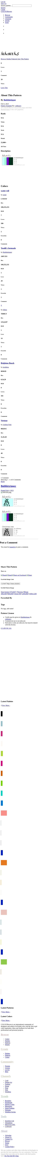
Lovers (7, 1070)
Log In (3, 2)
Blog (6, 1072)
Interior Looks (9, 1104)
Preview (20, 592)
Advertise (8, 1135)
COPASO (8, 1126)
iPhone (26, 592)
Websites (8, 1110)
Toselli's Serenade (8, 248)
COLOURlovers (6, 11)
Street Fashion (9, 1108)
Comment (4, 75)
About (4, 1131)
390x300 (4, 594)
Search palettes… (6, 5)
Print (6, 1088)
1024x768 (17, 594)
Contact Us (8, 1139)
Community (9, 17)
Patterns (7, 1043)
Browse (7, 15)
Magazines (8, 1106)
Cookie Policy (9, 1147)
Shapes (7, 1044)
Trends (7, 21)
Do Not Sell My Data (11, 1156)
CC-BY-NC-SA (6, 628)
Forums (7, 1066)
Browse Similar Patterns (9, 59)
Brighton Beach (7, 363)
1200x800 (25, 594)
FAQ (6, 1145)
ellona (5, 310)
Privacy (7, 1141)
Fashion (7, 1084)
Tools (7, 22)
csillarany (18, 106)
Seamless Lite (9, 1121)
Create (3, 9)
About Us (8, 1137)
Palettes (7, 1041)
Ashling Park (7, 425)
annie (4, 195)
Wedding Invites (10, 1112)
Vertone (4, 420)
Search (3, 8)
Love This (4, 88)
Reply (3, 481)
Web (6, 1090)
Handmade (8, 1102)
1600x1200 (33, 594)
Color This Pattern (23, 59)
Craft (6, 1080)
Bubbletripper (10, 100)
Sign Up (3, 3)
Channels (8, 19)
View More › (6, 705)
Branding (8, 1101)
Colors (7, 1039)
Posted (7, 490)
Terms (7, 1143)
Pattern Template (6, 106)
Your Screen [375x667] (8, 592)
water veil (5, 191)
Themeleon (8, 1123)
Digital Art (8, 1082)
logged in (12, 547)
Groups (7, 1068)
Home (7, 1086)
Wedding (8, 1092)
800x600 (10, 594)
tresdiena (6, 367)
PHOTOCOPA (10, 1125)
